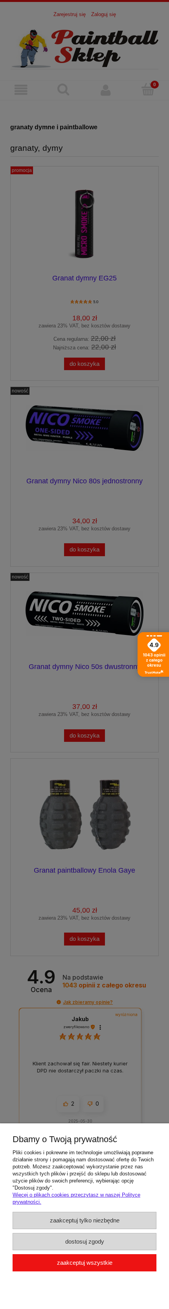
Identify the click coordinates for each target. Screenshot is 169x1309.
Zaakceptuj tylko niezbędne (84, 1220)
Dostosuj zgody (84, 1241)
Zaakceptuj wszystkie (84, 1262)
